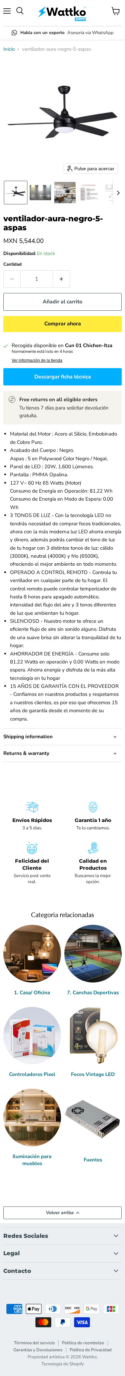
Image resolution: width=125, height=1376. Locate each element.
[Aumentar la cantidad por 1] (61, 279)
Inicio (9, 49)
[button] (15, 192)
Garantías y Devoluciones (37, 1350)
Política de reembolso (83, 1343)
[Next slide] (118, 192)
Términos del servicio (34, 1343)
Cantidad (12, 264)
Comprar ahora (62, 323)
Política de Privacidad (91, 1350)
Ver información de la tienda (37, 360)
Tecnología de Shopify (62, 1364)
